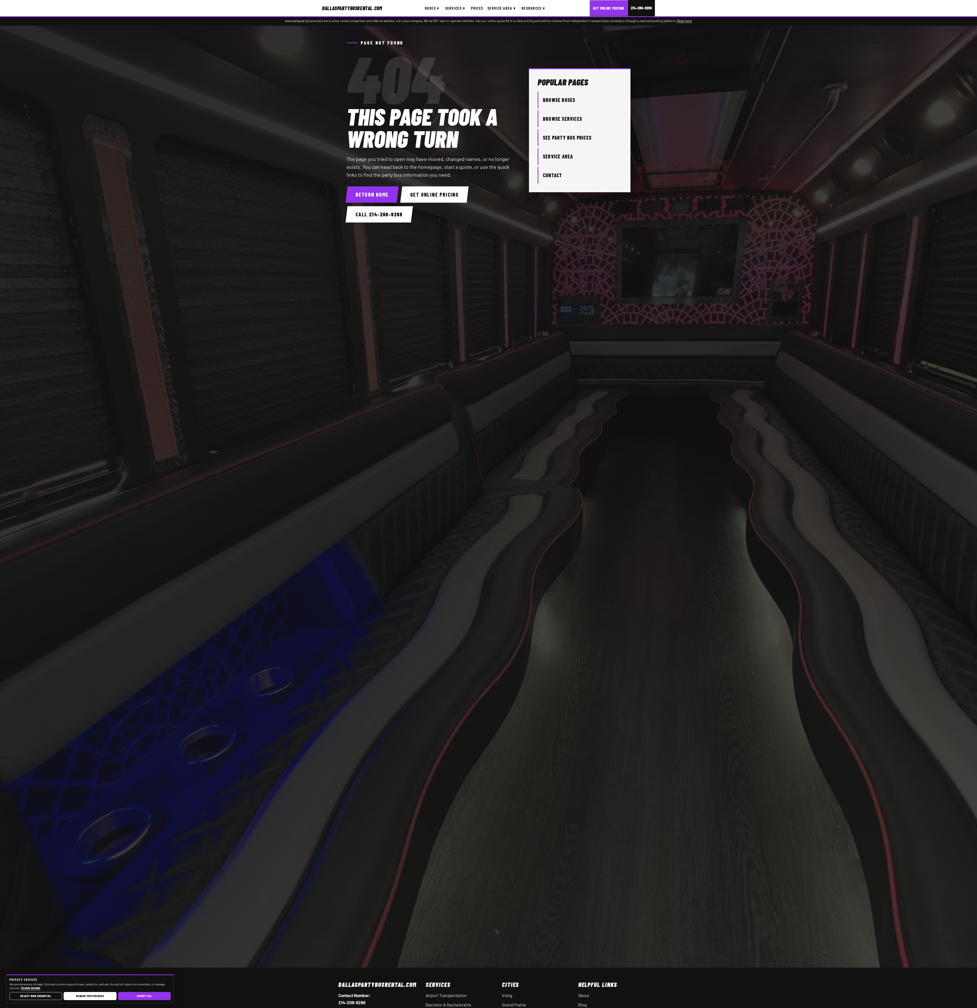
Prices (477, 8)
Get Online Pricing (608, 8)
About (583, 995)
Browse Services (562, 119)
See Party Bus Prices (567, 138)
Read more (684, 21)
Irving (507, 995)
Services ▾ (455, 8)
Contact (552, 175)
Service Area (558, 156)
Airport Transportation (446, 995)
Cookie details (30, 988)
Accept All (144, 996)
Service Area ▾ (501, 8)
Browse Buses (559, 100)
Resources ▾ (533, 8)
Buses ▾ (432, 8)
